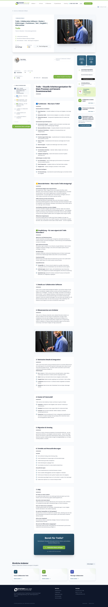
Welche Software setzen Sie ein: (87, 70)
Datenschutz (91, 603)
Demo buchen (45, 77)
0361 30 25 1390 (74, 3)
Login (81, 3)
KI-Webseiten (48, 3)
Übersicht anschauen (85, 125)
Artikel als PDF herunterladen (55, 551)
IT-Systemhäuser (57, 3)
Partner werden (88, 3)
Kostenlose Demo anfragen (22, 126)
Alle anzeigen (90, 564)
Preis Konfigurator (43, 46)
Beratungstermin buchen (88, 79)
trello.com (38, 77)
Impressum (84, 603)
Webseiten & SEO (58, 594)
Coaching (66, 3)
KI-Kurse (41, 3)
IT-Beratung (57, 592)
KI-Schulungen (58, 596)
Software (33, 3)
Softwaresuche (58, 590)
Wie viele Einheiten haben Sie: (87, 74)
